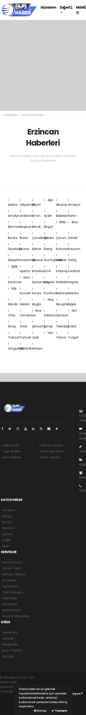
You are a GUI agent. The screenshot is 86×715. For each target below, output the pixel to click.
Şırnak (48, 326)
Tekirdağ (62, 326)
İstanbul (38, 271)
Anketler (8, 638)
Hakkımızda (10, 445)
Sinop (12, 326)
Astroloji (8, 656)
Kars (26, 277)
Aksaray (62, 204)
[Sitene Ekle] (59, 429)
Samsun (62, 315)
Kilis (14, 288)
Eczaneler (9, 580)
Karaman (15, 282)
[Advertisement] (43, 65)
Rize (38, 310)
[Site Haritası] (50, 429)
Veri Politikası (11, 457)
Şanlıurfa (38, 326)
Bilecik (36, 227)
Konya (36, 293)
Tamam (60, 711)
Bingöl (48, 227)
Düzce (24, 249)
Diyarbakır (15, 249)
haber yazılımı (10, 696)
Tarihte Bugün (12, 592)
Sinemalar (9, 598)
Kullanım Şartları (51, 445)
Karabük (74, 271)
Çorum (61, 238)
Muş (50, 299)
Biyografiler (10, 644)
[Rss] (43, 429)
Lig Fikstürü (10, 586)
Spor (5, 546)
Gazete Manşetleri (16, 616)
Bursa (24, 238)
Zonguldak (15, 348)
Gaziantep (27, 260)
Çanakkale (40, 238)
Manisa (73, 293)
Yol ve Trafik (11, 568)
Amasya (74, 204)
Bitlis (62, 222)
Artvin (36, 215)
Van (50, 333)
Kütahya (50, 293)
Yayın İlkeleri (11, 451)
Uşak (35, 337)
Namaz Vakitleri (13, 574)
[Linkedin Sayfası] (35, 429)
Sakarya (50, 315)
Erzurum (74, 249)
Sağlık (6, 540)
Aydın (48, 215)
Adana (13, 204)
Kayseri (49, 282)
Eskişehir (14, 260)
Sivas (23, 326)
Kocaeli (25, 293)
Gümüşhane (53, 260)
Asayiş (6, 516)
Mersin (25, 304)
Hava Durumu (12, 562)
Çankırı (49, 238)
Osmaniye (27, 315)
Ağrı (50, 200)
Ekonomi (8, 528)
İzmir (47, 271)
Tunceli (25, 337)
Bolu (74, 222)
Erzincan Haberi (32, 115)
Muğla (36, 304)
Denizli (72, 238)
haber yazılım (10, 705)
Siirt (74, 310)
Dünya (7, 522)
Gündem (48, 7)
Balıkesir (61, 215)
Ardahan (26, 215)
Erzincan (62, 249)
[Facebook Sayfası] (4, 429)
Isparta (25, 271)
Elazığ (48, 249)
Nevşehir (62, 304)
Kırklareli (26, 348)
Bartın (72, 215)
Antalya (13, 215)
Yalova (61, 337)
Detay (41, 711)
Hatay (72, 260)
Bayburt (26, 227)
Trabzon (14, 337)
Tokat (72, 326)
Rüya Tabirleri (12, 650)
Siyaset (7, 534)
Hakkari (61, 260)
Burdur (13, 238)
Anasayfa (10, 115)
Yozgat (73, 337)
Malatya (62, 293)
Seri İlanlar (9, 604)
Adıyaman (27, 204)
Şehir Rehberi (12, 610)
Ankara (37, 348)
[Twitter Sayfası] (11, 429)
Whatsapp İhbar (51, 451)
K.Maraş (61, 271)
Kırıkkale (61, 282)
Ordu (11, 315)
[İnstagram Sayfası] (20, 429)
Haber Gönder (49, 457)
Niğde (72, 304)
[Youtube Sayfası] (27, 429)
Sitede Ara (9, 632)
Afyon (36, 204)
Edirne (36, 249)
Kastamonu (40, 282)
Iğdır (14, 266)
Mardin (13, 304)
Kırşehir (73, 282)
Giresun (37, 260)
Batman (14, 227)
